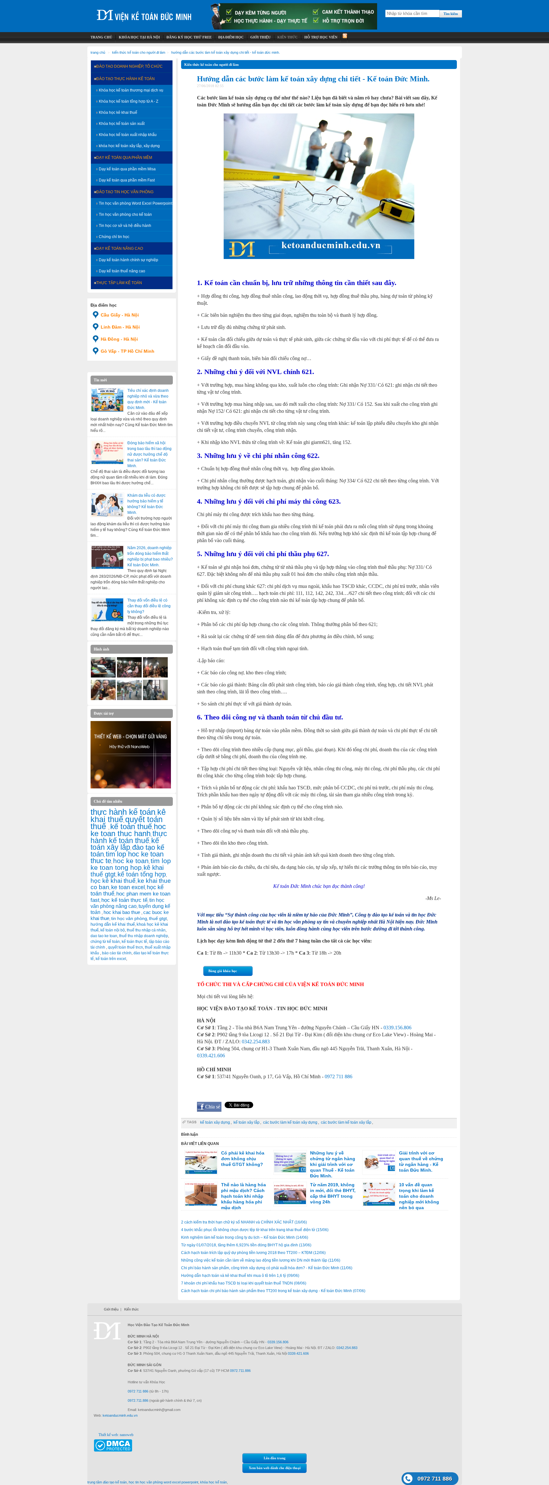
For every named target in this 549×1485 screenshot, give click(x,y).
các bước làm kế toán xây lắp (346, 1122)
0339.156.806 (397, 1027)
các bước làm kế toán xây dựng (290, 1122)
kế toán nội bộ (112, 930)
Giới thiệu (111, 1309)
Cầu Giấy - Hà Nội (120, 314)
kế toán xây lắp (125, 844)
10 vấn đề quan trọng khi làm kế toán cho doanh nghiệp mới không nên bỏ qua (419, 1196)
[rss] (344, 37)
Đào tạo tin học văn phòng (124, 192)
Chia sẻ (212, 1106)
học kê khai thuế (113, 880)
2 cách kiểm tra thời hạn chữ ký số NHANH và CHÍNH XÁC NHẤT (244, 1222)
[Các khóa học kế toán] (294, 28)
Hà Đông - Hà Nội (119, 339)
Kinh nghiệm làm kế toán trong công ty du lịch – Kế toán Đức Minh (244, 1237)
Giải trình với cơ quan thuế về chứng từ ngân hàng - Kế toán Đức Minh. (421, 1161)
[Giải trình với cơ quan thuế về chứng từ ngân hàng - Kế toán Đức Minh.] (379, 1162)
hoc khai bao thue (122, 912)
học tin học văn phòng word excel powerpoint (163, 1482)
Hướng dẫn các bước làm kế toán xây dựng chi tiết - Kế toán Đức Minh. (225, 52)
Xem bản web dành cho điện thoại (275, 1468)
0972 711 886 (338, 1076)
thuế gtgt (158, 918)
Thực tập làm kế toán (119, 283)
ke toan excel (128, 887)
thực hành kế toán (123, 811)
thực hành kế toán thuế (129, 837)
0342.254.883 (256, 1041)
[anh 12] (129, 676)
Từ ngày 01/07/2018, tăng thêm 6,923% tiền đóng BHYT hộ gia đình (246, 1245)
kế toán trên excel (111, 959)
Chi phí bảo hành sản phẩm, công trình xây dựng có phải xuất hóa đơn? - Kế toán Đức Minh (266, 1268)
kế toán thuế (131, 826)
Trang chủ (98, 52)
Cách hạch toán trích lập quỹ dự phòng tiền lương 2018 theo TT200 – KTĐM (253, 1252)
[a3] (103, 699)
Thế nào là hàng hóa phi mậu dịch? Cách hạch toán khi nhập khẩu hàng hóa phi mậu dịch (243, 1196)
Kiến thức (131, 1309)
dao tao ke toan (104, 936)
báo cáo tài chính (117, 953)
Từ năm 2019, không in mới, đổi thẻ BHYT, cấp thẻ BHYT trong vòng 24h (333, 1193)
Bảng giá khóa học (222, 971)
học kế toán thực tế (124, 900)
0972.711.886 (240, 1371)
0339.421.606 (211, 1055)
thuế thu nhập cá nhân (146, 930)
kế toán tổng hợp (142, 874)
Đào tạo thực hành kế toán (125, 79)
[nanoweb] (131, 787)
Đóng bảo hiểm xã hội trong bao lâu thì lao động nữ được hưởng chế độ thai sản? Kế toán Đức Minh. (149, 454)
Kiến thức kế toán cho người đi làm (138, 52)
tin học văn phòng (129, 918)
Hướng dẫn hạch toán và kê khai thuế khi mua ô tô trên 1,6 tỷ (240, 1275)
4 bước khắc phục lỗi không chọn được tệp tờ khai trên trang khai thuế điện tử (255, 1230)
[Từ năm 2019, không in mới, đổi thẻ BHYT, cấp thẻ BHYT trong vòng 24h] (290, 1194)
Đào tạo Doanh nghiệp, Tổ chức (129, 66)
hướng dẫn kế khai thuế (113, 924)
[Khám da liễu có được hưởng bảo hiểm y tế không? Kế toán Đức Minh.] (107, 505)
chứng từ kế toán (105, 941)
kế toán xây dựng (215, 1122)
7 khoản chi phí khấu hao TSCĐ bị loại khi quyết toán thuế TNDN (243, 1283)
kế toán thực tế (134, 941)
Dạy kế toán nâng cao (119, 248)
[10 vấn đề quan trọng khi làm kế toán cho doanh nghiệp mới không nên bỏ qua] (379, 1194)
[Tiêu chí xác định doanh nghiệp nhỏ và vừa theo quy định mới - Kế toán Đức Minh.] (107, 400)
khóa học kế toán (213, 1482)
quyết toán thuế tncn (125, 947)
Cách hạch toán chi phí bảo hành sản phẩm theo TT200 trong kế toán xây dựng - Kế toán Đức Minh (273, 1291)
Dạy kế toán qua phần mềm (124, 157)
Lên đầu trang (275, 1458)
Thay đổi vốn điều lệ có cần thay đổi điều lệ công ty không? (149, 606)
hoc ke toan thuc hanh (128, 830)
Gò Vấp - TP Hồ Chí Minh (127, 351)
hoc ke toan (131, 860)
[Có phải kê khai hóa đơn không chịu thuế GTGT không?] (201, 1162)
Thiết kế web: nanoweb (115, 1435)
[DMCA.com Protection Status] (113, 1450)
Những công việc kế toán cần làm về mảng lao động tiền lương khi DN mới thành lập (260, 1260)
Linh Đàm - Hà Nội (120, 327)
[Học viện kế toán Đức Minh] (144, 12)
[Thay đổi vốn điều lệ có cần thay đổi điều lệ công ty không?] (107, 609)
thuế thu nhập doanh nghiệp (143, 936)
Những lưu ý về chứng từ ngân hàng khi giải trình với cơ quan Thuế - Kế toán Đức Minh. (332, 1164)
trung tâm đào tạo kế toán (107, 1482)
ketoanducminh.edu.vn (120, 1415)
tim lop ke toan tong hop (131, 864)
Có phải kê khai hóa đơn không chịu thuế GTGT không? (242, 1158)
